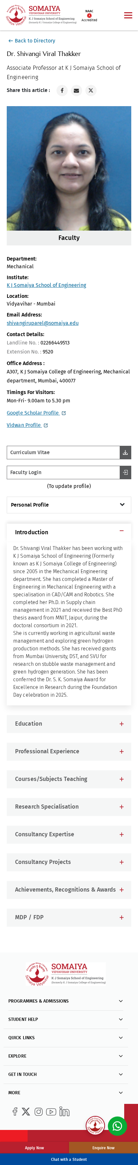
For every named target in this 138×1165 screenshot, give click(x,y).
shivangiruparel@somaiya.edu (42, 323)
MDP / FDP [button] (29, 918)
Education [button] (28, 724)
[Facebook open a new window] (62, 90)
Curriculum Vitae (29, 452)
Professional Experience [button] (47, 752)
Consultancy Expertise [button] (44, 835)
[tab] (69, 532)
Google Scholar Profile (33, 413)
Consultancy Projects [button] (43, 862)
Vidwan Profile (24, 425)
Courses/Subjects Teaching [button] (51, 779)
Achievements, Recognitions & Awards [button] (65, 890)
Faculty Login (25, 472)
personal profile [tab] (29, 505)
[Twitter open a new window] (91, 90)
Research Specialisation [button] (46, 807)
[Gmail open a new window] (76, 90)
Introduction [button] (31, 533)
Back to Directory (35, 41)
